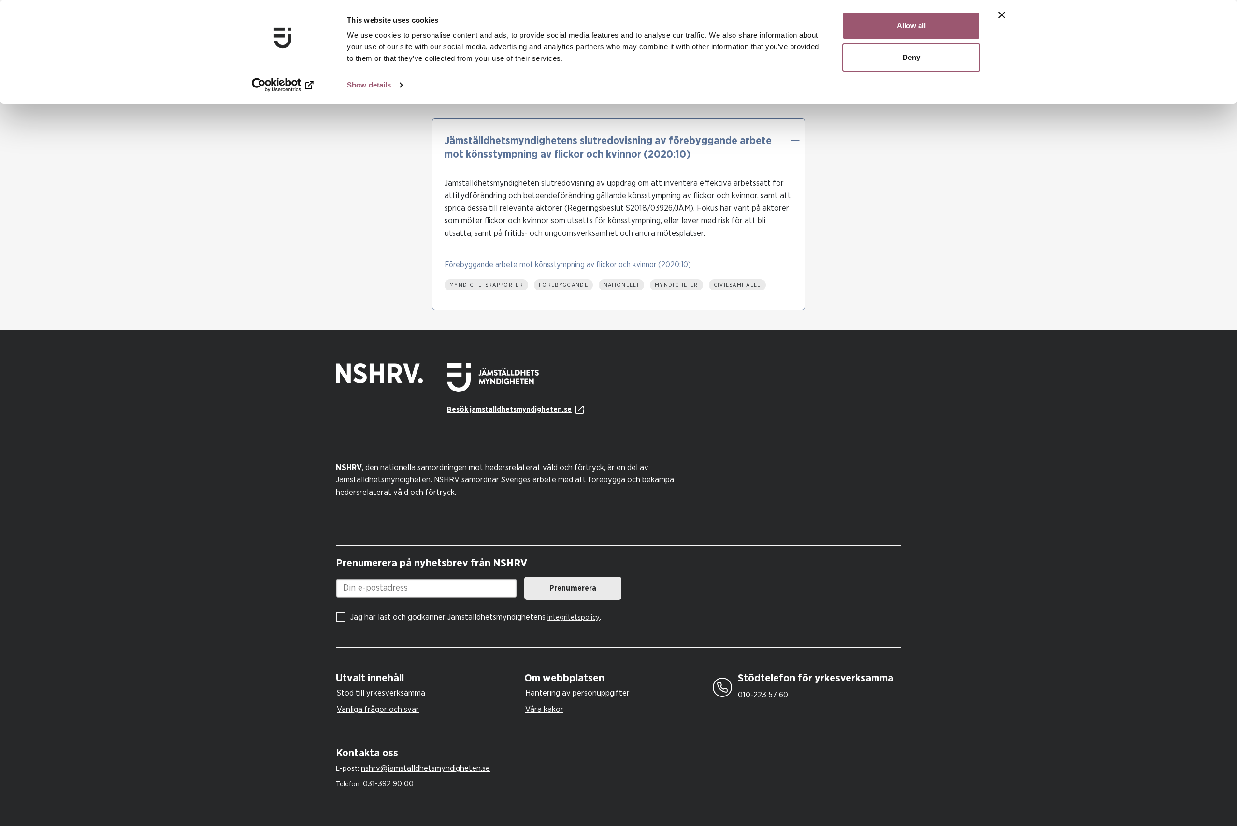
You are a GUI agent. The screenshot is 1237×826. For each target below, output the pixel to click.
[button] (795, 140)
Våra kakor (544, 709)
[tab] (427, 678)
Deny (911, 57)
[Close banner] (1001, 15)
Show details (369, 85)
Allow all (911, 25)
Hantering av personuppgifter (577, 693)
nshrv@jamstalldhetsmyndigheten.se (425, 768)
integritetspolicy (573, 617)
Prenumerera (572, 588)
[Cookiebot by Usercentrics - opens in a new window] (283, 85)
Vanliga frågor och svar (378, 709)
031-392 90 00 (388, 784)
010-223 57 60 (763, 695)
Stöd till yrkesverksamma (381, 693)
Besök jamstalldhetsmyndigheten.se (509, 409)
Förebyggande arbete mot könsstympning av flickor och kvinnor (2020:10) (568, 265)
